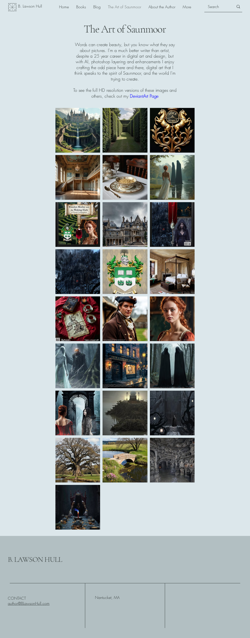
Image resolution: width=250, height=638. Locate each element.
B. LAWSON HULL (35, 559)
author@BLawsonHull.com (29, 603)
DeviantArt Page (144, 96)
